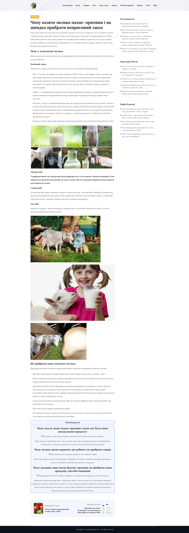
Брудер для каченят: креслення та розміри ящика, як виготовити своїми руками (137, 92)
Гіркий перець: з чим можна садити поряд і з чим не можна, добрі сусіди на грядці (138, 116)
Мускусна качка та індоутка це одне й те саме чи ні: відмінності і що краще (138, 74)
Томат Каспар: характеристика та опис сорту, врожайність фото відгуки (138, 123)
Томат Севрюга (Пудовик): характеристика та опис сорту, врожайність (138, 135)
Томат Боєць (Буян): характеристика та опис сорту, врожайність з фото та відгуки (138, 110)
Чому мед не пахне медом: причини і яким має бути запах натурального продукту (72, 430)
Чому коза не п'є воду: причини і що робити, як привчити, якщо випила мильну (139, 80)
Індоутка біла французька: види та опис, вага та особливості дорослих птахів (139, 86)
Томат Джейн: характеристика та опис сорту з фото (57, 510)
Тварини (35, 17)
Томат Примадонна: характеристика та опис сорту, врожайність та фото (138, 129)
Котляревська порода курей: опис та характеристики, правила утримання (135, 25)
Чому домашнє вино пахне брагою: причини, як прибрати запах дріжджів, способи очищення (72, 469)
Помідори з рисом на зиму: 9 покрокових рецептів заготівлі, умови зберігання (136, 37)
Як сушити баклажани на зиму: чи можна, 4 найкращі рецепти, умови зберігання (137, 31)
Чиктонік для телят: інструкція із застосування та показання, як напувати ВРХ (89, 510)
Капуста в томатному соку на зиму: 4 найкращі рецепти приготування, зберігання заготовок (139, 50)
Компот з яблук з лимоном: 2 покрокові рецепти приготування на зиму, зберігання (137, 44)
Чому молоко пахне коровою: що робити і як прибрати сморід (72, 449)
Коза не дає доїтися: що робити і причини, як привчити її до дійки (138, 67)
